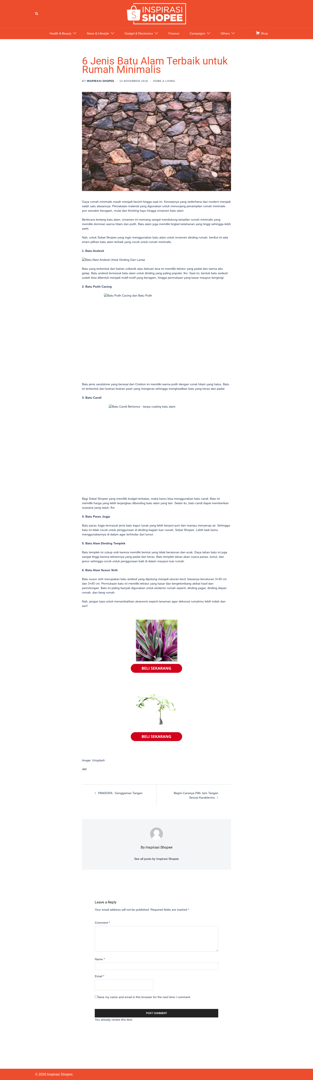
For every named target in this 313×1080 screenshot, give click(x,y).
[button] (37, 13)
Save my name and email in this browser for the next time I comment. (144, 997)
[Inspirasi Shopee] (156, 13)
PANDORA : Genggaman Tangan (120, 793)
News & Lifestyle (98, 33)
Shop (264, 33)
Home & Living (164, 81)
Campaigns (197, 33)
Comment (102, 922)
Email (99, 976)
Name (100, 959)
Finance (173, 33)
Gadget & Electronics (139, 33)
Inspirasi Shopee (100, 81)
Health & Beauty (60, 33)
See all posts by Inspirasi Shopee (156, 858)
